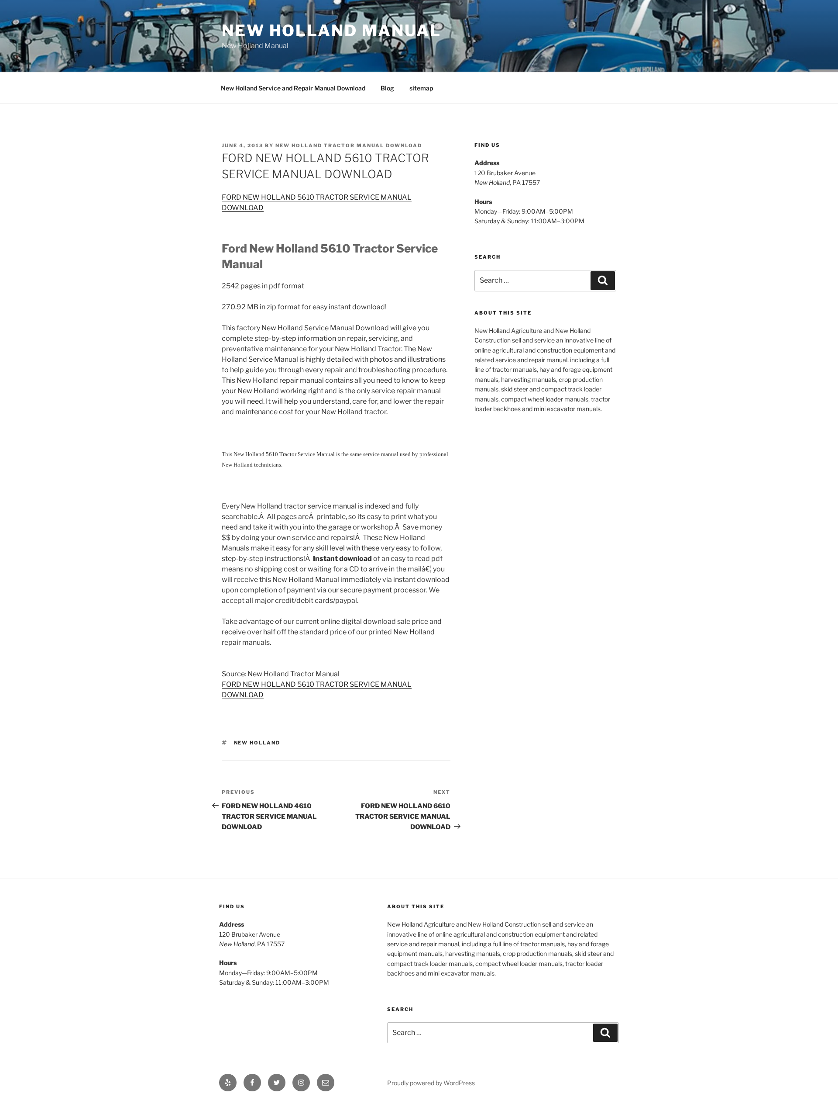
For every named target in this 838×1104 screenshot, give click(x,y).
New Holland (257, 743)
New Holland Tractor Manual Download (348, 145)
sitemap (421, 88)
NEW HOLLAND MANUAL (331, 30)
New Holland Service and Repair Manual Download (293, 88)
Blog (387, 88)
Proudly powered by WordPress (431, 1083)
